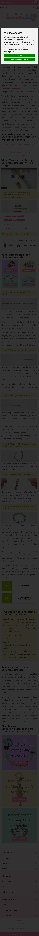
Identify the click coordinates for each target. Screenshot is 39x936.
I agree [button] (19, 56)
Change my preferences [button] (19, 59)
